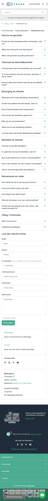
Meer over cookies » (35, 497)
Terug (6, 24)
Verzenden (8, 323)
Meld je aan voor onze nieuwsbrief (24, 449)
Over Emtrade (7, 30)
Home (12, 24)
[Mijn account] (43, 4)
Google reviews (35, 434)
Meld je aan (30, 418)
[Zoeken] (43, 12)
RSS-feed (31, 486)
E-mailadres (22, 261)
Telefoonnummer (8, 272)
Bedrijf (4, 250)
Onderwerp (6, 283)
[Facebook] (5, 363)
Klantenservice (37, 30)
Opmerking (6, 294)
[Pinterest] (13, 363)
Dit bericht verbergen (14, 497)
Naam (4, 239)
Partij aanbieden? (22, 30)
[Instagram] (9, 363)
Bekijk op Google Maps (22, 383)
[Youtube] (18, 363)
